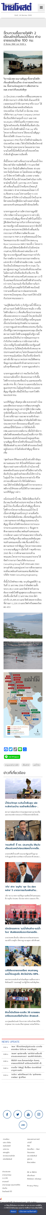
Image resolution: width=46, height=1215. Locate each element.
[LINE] (23, 1125)
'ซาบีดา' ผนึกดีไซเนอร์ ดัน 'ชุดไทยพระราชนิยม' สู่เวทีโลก (26, 1076)
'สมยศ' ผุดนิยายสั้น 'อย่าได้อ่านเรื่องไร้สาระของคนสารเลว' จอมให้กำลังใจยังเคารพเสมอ (26, 1055)
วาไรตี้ (29, 1142)
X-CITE (5, 1178)
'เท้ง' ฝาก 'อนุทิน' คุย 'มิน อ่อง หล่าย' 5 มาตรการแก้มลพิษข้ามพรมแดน (20, 890)
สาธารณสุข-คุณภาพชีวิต (11, 1185)
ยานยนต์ (5, 1181)
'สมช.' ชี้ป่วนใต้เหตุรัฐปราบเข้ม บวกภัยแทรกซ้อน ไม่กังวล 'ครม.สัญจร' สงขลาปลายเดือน (26, 1048)
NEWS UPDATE (10, 1042)
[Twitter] (18, 1114)
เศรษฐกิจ (6, 1152)
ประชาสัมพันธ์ (32, 1156)
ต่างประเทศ (6, 1171)
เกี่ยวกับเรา (31, 1175)
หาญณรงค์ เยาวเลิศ (11, 765)
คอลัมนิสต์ (6, 1146)
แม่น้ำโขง (36, 765)
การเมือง (6, 1139)
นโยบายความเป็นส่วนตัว (27, 1211)
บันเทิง (4, 1188)
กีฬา (28, 1146)
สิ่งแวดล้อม (31, 1162)
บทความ (6, 1149)
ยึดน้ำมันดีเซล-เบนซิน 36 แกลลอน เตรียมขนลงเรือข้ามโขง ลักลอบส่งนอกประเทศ (22, 1015)
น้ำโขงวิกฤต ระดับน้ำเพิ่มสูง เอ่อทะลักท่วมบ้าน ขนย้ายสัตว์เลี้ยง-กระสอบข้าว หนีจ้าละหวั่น (21, 806)
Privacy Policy (32, 1185)
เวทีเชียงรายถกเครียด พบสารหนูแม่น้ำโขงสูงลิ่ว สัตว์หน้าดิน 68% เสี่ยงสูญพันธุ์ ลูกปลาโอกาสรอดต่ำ (22, 974)
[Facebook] (7, 1114)
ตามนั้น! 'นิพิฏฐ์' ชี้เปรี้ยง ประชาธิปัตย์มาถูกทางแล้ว (26, 1069)
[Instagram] (39, 1114)
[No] (43, 1209)
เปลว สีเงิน (7, 1142)
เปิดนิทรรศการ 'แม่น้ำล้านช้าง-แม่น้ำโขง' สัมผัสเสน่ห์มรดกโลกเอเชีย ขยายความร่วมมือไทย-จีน (22, 932)
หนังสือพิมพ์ (7, 1159)
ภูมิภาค (29, 1159)
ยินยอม (13, 1211)
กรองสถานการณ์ (33, 1139)
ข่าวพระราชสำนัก (9, 1156)
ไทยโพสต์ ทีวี (7, 1191)
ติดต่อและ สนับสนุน (34, 1179)
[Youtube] (28, 1114)
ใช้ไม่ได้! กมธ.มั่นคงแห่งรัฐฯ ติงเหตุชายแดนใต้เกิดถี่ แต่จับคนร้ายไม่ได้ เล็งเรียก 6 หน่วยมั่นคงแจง (26, 1062)
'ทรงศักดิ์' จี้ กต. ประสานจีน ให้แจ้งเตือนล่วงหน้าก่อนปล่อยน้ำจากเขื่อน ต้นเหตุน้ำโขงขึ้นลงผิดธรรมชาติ (22, 848)
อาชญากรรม (6, 1175)
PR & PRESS (32, 1172)
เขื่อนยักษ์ (26, 765)
